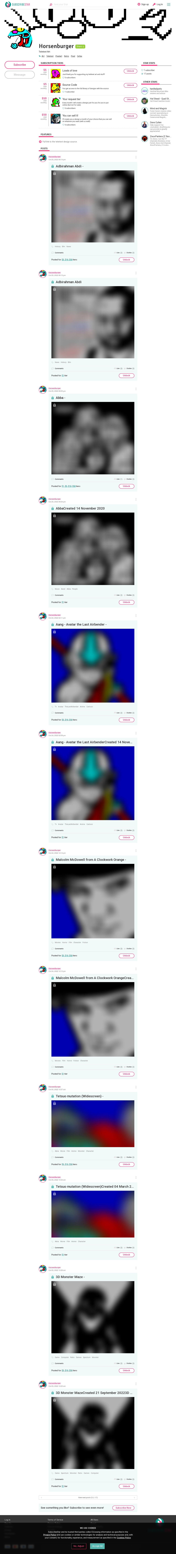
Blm (63, 247)
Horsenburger (55, 156)
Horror (64, 942)
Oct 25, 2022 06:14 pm (57, 159)
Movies (58, 942)
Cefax (79, 56)
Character (77, 942)
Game (57, 1357)
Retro (66, 56)
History (58, 247)
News (69, 247)
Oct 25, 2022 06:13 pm (57, 275)
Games (79, 1357)
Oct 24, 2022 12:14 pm (57, 853)
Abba (69, 589)
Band (63, 589)
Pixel (73, 56)
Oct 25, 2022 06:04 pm (57, 501)
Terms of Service (55, 1520)
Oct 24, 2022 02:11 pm (57, 618)
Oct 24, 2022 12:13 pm (57, 971)
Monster (81, 1151)
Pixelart (59, 56)
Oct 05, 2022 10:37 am (57, 1089)
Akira (57, 1151)
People (75, 589)
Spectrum (86, 1357)
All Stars (94, 1520)
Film (70, 942)
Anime (82, 707)
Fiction (85, 942)
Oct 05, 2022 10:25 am (57, 1386)
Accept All (97, 1546)
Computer (65, 1357)
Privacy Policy (49, 1535)
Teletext (49, 56)
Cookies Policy (124, 1538)
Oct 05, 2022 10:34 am (57, 1180)
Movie (62, 1151)
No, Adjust (78, 1546)
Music (57, 589)
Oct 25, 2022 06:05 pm (57, 391)
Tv (56, 707)
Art (43, 56)
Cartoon (89, 707)
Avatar (60, 707)
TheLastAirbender (72, 707)
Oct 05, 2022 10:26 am (57, 1270)
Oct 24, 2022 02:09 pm (57, 735)
